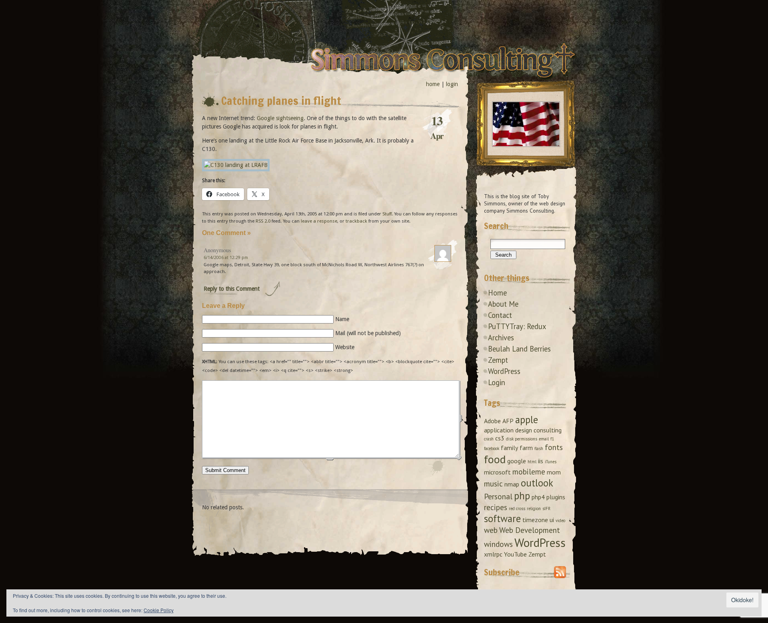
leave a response (319, 221)
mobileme (528, 471)
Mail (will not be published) (368, 333)
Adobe (492, 421)
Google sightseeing (280, 118)
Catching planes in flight (281, 101)
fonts (554, 447)
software (502, 518)
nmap (511, 484)
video (560, 520)
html (532, 461)
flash (538, 448)
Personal (498, 496)
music (493, 483)
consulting (548, 430)
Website (344, 347)
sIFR (546, 508)
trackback (356, 221)
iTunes (550, 461)
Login (496, 382)
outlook (537, 482)
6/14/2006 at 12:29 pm (226, 257)
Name (342, 319)
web (491, 530)
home (433, 84)
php (522, 495)
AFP (508, 421)
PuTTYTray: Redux (517, 326)
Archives (501, 337)
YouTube (515, 554)
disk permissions (521, 439)
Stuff (387, 214)
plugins (555, 497)
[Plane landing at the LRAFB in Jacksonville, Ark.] (236, 165)
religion (534, 508)
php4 (538, 497)
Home (497, 292)
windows (498, 544)
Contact (500, 315)
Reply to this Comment (232, 288)
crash (489, 439)
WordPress (504, 371)
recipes (495, 507)
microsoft (497, 472)
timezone (535, 520)
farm (526, 448)
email (544, 439)
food (495, 459)
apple (526, 419)
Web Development (529, 530)
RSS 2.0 (263, 221)
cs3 (499, 438)
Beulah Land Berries (519, 349)
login (452, 84)
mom (554, 472)
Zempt (498, 360)
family (509, 448)
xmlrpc (493, 554)
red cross (517, 508)
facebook (491, 448)
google (516, 461)
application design (508, 430)
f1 (552, 439)
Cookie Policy (159, 610)
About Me (503, 304)
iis (540, 461)
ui (552, 520)
